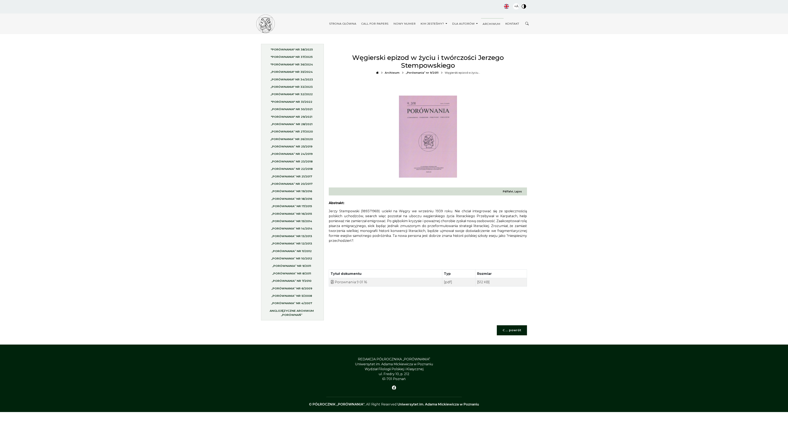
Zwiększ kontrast (524, 6)
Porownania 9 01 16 (350, 282)
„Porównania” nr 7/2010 (292, 280)
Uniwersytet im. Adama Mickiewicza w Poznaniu (438, 404)
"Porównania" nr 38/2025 (292, 49)
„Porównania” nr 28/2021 (292, 124)
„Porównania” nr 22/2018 (292, 168)
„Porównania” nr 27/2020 (291, 131)
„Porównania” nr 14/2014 (291, 228)
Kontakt (512, 23)
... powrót (513, 330)
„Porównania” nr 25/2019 (291, 146)
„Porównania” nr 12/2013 (291, 243)
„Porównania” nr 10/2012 (291, 258)
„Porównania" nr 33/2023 (291, 86)
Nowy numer (404, 23)
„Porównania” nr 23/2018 (292, 161)
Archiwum (491, 23)
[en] (506, 6)
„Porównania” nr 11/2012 (292, 251)
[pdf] (448, 282)
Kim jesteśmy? (432, 23)
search (371, 216)
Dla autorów (463, 23)
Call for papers (374, 23)
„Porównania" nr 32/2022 (291, 94)
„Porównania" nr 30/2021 (292, 109)
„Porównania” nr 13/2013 (291, 236)
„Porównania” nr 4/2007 (291, 303)
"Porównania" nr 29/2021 (291, 116)
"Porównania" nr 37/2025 (292, 56)
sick (371, 226)
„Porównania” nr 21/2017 (291, 176)
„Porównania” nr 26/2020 (291, 139)
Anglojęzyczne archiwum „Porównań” (292, 312)
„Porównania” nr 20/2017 (292, 183)
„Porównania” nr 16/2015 (291, 213)
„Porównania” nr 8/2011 (291, 273)
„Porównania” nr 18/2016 (291, 198)
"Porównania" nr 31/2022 (291, 101)
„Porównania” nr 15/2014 (291, 221)
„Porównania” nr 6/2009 (291, 288)
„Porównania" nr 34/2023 (291, 79)
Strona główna (342, 23)
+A (516, 6)
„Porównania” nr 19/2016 (291, 191)
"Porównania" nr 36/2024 (291, 64)
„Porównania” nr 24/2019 (292, 153)
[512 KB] (483, 282)
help (523, 216)
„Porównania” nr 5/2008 (291, 295)
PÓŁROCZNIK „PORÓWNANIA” (339, 404)
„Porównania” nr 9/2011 (291, 265)
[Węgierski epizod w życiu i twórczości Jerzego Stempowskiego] (265, 24)
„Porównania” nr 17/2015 (291, 206)
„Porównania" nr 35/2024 (291, 71)
